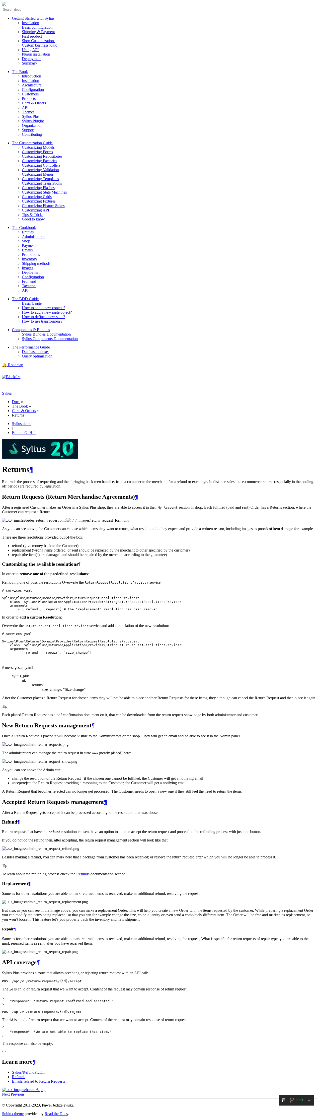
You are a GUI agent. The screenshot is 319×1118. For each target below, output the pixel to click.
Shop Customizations (38, 41)
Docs (16, 402)
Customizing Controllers (41, 165)
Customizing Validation (40, 170)
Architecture (31, 85)
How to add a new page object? (47, 312)
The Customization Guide (32, 143)
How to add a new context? (43, 308)
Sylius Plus (30, 116)
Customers (30, 94)
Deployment (31, 59)
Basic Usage (32, 303)
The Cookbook (24, 227)
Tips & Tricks (32, 214)
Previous (17, 1094)
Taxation (29, 286)
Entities (28, 232)
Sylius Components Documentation (50, 339)
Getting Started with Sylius (33, 18)
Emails (27, 250)
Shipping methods (36, 263)
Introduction (31, 76)
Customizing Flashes (38, 188)
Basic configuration (37, 27)
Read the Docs (56, 1114)
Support (28, 130)
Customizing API (35, 210)
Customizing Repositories (42, 156)
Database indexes (35, 351)
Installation (30, 23)
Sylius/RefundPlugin (28, 1072)
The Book (20, 72)
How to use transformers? (42, 321)
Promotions (31, 254)
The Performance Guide (31, 347)
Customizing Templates (40, 179)
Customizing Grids (37, 197)
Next (6, 1094)
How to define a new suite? (43, 317)
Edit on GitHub (24, 432)
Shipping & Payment (38, 32)
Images (27, 268)
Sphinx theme (13, 1114)
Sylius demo (21, 423)
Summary (29, 63)
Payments (29, 245)
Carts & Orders (34, 103)
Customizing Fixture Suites (43, 206)
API (25, 107)
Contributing (32, 134)
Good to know (33, 219)
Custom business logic (39, 45)
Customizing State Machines (44, 192)
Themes (28, 112)
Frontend (29, 281)
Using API (30, 50)
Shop (26, 241)
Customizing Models (38, 147)
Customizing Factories (39, 161)
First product (32, 36)
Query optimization (37, 356)
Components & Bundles (31, 330)
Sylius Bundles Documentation (46, 334)
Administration (33, 236)
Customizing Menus (38, 174)
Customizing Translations (42, 183)
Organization (32, 125)
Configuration (33, 89)
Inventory (29, 259)
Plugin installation (36, 54)
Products (29, 98)
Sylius (7, 393)
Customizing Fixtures (39, 201)
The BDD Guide (25, 299)
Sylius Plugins (33, 121)
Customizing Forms (37, 152)
